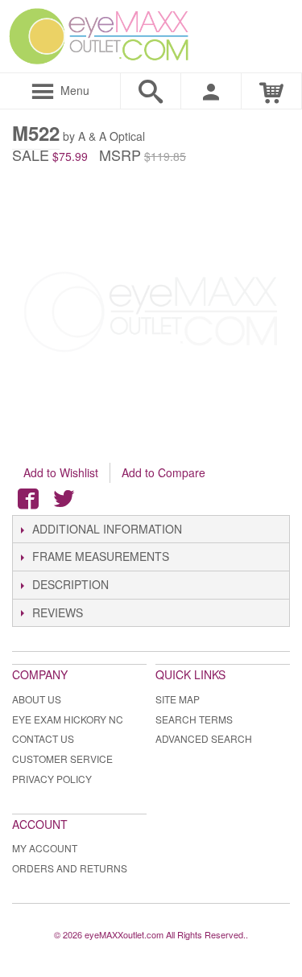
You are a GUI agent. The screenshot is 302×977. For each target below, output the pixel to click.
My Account (44, 848)
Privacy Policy (52, 778)
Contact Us (43, 738)
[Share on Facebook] (28, 498)
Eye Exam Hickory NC (67, 719)
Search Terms (194, 719)
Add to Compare (163, 472)
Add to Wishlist (60, 472)
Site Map (177, 699)
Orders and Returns (69, 868)
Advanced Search (203, 738)
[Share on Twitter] (63, 498)
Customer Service (62, 758)
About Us (36, 699)
